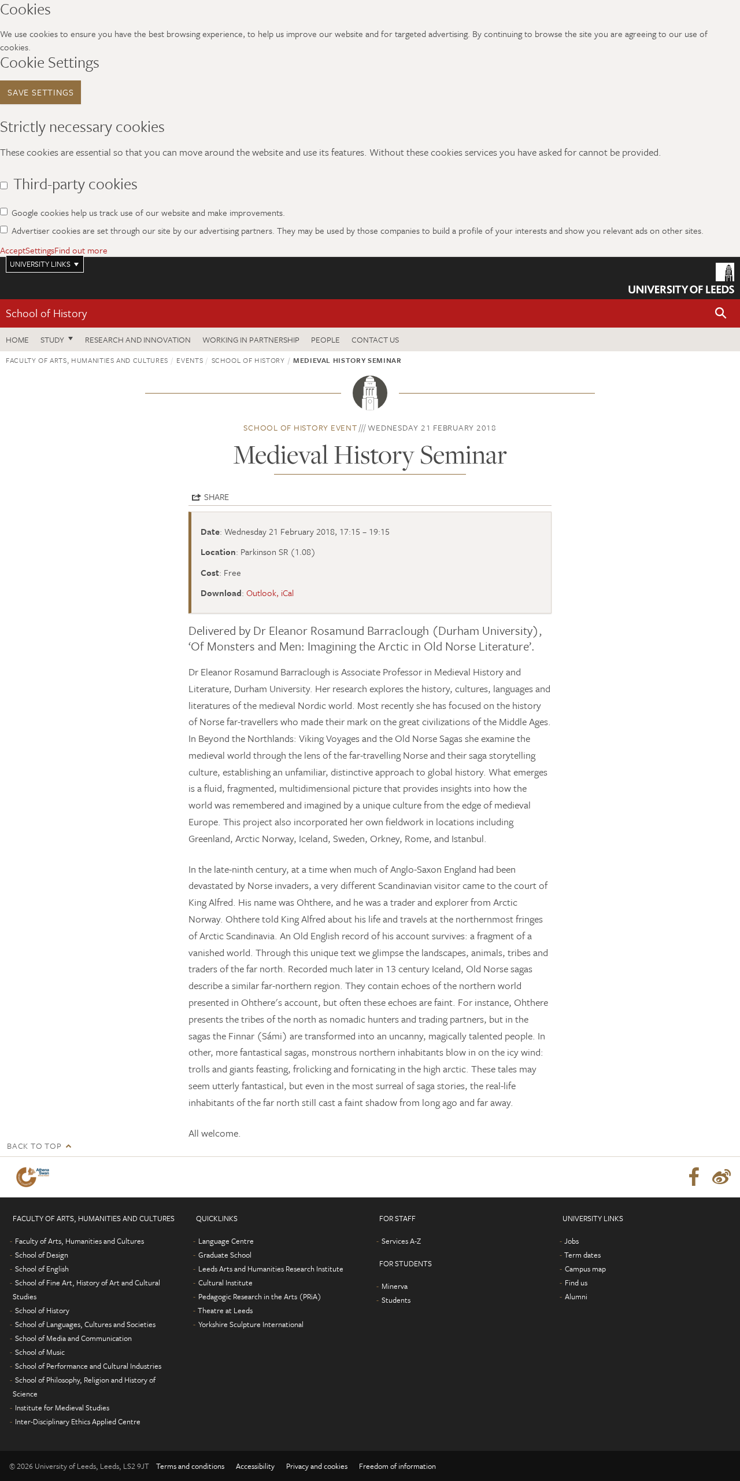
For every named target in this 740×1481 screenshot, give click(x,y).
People (325, 339)
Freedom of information (397, 1466)
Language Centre (226, 1241)
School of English (42, 1268)
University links (40, 264)
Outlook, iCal (270, 592)
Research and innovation (138, 339)
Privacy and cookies (316, 1466)
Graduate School (224, 1254)
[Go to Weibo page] (721, 1177)
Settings (39, 250)
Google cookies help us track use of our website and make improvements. (148, 212)
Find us (576, 1282)
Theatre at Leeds (225, 1310)
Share (216, 496)
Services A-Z (401, 1241)
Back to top (34, 1146)
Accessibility (255, 1466)
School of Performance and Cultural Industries (88, 1366)
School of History (46, 313)
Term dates (582, 1254)
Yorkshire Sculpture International (251, 1324)
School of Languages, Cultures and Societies (85, 1324)
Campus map (585, 1268)
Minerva (395, 1286)
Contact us (375, 339)
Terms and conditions (190, 1466)
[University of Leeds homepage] (681, 278)
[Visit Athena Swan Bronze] (35, 1177)
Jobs (571, 1241)
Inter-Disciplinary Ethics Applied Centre (77, 1421)
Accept (12, 250)
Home (17, 339)
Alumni (576, 1296)
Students (396, 1300)
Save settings (40, 92)
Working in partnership (250, 339)
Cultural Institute (225, 1282)
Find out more (81, 250)
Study (52, 339)
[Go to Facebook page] (693, 1177)
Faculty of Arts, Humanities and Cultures (87, 360)
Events (189, 360)
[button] (721, 313)
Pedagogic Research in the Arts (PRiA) (259, 1296)
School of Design (41, 1254)
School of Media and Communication (73, 1338)
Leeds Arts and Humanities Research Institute (270, 1268)
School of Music (40, 1352)
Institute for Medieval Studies (62, 1407)
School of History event (300, 427)
